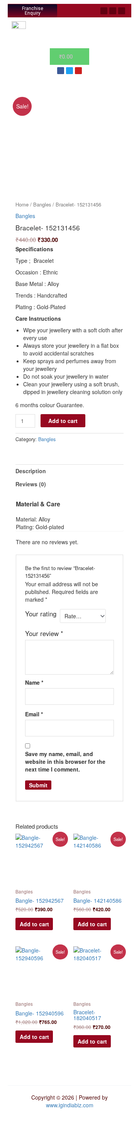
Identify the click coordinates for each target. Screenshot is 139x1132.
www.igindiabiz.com (69, 1105)
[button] (75, 11)
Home (22, 204)
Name (34, 682)
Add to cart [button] (34, 924)
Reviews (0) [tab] (30, 484)
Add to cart (63, 421)
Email (34, 714)
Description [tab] (30, 471)
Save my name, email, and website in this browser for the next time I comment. (65, 761)
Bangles (42, 204)
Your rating (40, 613)
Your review (44, 633)
